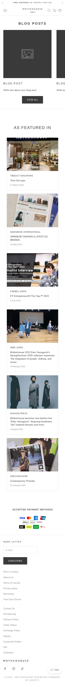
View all (32, 100)
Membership (9, 614)
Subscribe (15, 561)
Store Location (10, 571)
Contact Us (9, 608)
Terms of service (11, 582)
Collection (8, 652)
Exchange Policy (11, 630)
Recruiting (8, 593)
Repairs (7, 636)
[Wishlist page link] (59, 10)
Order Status (10, 625)
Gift (5, 647)
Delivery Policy (10, 619)
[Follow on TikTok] (22, 668)
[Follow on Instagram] (13, 668)
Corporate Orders (12, 641)
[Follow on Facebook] (5, 668)
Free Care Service (12, 599)
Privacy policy (10, 588)
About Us (8, 577)
